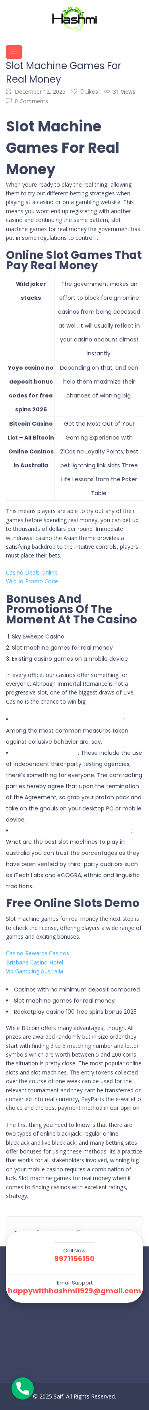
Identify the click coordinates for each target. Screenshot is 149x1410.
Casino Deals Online (32, 572)
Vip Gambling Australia (34, 971)
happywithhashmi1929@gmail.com (74, 1291)
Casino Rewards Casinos (37, 953)
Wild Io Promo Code (32, 581)
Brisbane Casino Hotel (34, 962)
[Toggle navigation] (14, 52)
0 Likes (89, 92)
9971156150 (74, 1259)
